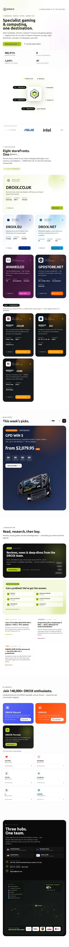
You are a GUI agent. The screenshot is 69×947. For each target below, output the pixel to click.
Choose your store (11, 44)
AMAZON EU (21, 99)
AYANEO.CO (50, 100)
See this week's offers (33, 44)
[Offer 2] (53, 420)
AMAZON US (21, 87)
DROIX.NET (50, 87)
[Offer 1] (50, 420)
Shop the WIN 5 (12, 465)
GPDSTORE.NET (41, 108)
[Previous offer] (59, 421)
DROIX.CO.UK (29, 78)
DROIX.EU (41, 78)
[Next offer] (64, 421)
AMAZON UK (30, 108)
